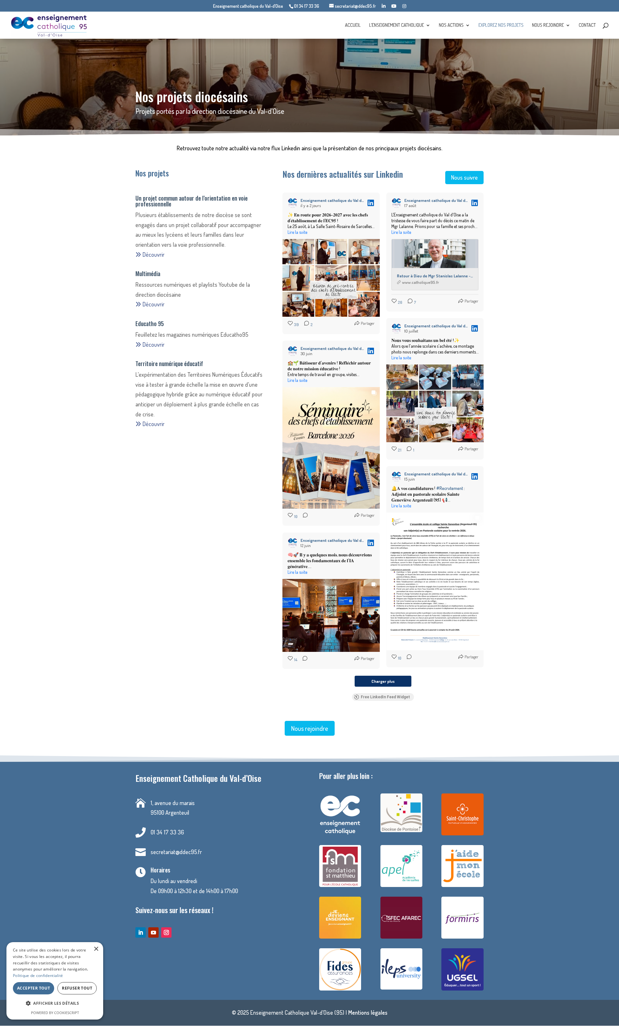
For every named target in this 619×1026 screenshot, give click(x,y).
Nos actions (451, 25)
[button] (55, 1004)
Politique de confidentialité (38, 975)
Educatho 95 (149, 323)
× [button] (95, 949)
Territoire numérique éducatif (169, 363)
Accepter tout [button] (33, 988)
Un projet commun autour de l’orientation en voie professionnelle (191, 201)
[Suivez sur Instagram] (166, 932)
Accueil (353, 25)
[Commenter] (303, 517)
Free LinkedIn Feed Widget (385, 697)
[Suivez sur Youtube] (153, 932)
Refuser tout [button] (77, 988)
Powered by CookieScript (55, 1012)
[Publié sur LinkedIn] (371, 203)
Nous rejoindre (548, 25)
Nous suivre (464, 177)
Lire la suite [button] (297, 232)
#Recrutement (449, 488)
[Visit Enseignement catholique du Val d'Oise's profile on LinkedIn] (293, 203)
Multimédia (147, 273)
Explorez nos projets (501, 25)
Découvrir (152, 254)
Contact (587, 25)
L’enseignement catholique (396, 25)
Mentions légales (368, 1012)
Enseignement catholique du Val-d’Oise (248, 6)
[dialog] (54, 981)
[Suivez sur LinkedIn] (140, 932)
